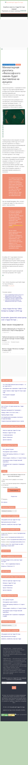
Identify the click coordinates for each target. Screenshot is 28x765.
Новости (18, 64)
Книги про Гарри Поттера (9, 64)
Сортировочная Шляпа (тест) (16, 537)
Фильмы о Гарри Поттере (9, 432)
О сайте (5, 397)
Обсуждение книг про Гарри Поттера (10, 519)
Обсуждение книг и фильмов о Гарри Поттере (14, 388)
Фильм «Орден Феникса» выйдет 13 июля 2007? (13, 349)
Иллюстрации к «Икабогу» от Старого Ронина (14, 458)
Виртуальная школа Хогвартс (8, 522)
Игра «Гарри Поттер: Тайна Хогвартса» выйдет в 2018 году (11, 310)
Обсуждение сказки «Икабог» (10, 451)
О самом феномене (8, 435)
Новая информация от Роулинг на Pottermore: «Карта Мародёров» (13, 329)
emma (2, 544)
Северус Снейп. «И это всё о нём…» (10, 412)
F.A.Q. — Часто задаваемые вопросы (10, 564)
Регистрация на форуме (9, 394)
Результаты (14, 496)
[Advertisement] (14, 33)
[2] (11, 285)
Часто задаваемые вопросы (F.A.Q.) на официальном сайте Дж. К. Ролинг (14, 295)
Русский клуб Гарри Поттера (17, 707)
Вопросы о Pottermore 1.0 (7, 566)
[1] (9, 285)
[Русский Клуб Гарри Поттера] (14, 2)
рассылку (19, 679)
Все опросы (4, 502)
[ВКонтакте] (21, 11)
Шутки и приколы (7, 439)
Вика (2, 537)
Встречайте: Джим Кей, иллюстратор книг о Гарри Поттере (14, 319)
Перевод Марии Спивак (7, 415)
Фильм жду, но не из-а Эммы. (10, 487)
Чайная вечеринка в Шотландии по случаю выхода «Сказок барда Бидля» (13, 338)
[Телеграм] (24, 11)
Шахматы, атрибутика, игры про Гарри (11, 524)
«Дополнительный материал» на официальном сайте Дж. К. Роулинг (13, 300)
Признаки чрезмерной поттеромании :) (11, 410)
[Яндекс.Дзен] (25, 11)
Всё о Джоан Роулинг (8, 449)
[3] (13, 285)
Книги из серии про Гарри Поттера (11, 430)
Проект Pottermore (7, 437)
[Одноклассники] (22, 11)
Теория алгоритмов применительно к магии (12, 421)
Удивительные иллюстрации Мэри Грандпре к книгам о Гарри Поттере (13, 298)
